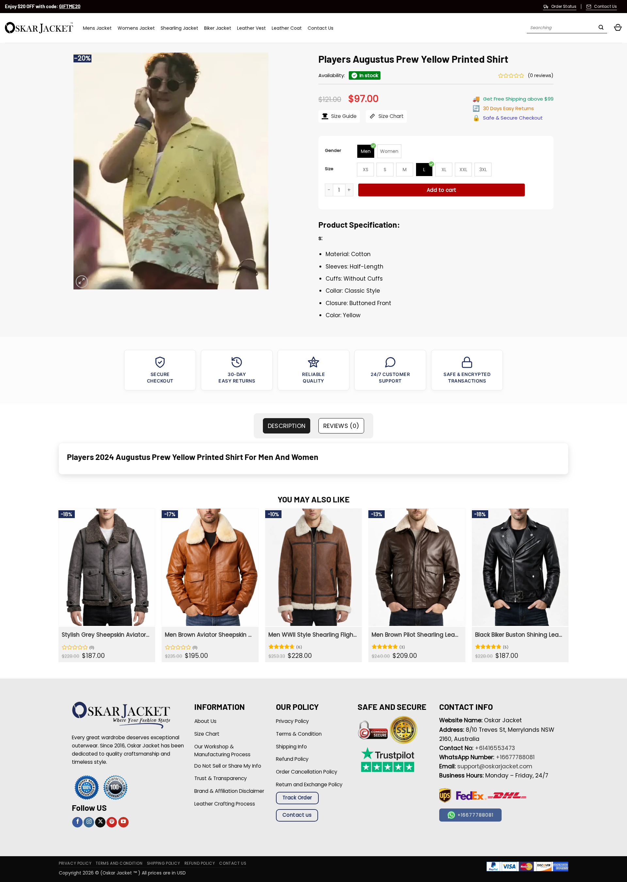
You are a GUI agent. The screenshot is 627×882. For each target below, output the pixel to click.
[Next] (568, 588)
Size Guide (343, 116)
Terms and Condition (119, 863)
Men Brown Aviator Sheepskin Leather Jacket (209, 634)
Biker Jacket (217, 28)
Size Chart (390, 116)
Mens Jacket (97, 28)
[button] (618, 28)
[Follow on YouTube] (123, 822)
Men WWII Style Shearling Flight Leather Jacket (312, 634)
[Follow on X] (100, 822)
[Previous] (59, 588)
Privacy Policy (75, 863)
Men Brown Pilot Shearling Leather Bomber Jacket (416, 634)
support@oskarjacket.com (494, 766)
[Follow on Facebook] (77, 822)
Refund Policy (200, 863)
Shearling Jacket (179, 28)
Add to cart (442, 190)
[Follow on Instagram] (89, 822)
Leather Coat (287, 28)
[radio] (365, 151)
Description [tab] (287, 426)
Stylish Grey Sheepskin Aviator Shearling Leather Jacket (106, 634)
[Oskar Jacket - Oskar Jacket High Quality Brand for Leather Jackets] (39, 28)
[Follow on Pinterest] (111, 822)
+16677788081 (515, 757)
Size (329, 169)
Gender (333, 150)
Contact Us (320, 28)
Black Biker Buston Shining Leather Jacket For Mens (519, 634)
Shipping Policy (163, 863)
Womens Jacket (136, 28)
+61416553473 (495, 748)
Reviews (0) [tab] (341, 426)
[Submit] (601, 28)
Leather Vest (251, 28)
